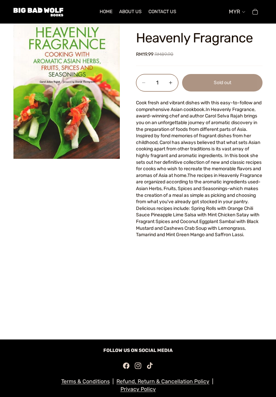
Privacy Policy (138, 389)
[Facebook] (126, 366)
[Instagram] (138, 366)
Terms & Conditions (85, 381)
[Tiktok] (150, 366)
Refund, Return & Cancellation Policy (162, 381)
